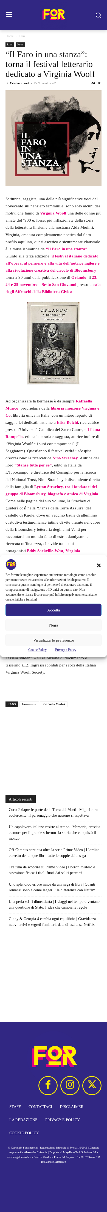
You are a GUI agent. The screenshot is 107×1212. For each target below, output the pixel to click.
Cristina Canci (19, 83)
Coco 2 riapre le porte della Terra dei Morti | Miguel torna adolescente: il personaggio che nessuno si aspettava (54, 812)
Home (9, 36)
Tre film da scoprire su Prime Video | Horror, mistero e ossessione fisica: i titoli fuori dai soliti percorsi (52, 870)
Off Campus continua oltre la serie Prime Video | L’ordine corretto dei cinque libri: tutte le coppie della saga (54, 853)
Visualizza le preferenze (53, 640)
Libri (22, 36)
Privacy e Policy (65, 650)
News (20, 44)
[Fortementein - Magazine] (53, 15)
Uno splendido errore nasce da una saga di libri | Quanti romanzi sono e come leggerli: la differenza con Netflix (52, 887)
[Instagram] (70, 1085)
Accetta (53, 610)
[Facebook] (48, 1085)
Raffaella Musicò (54, 704)
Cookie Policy (37, 650)
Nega (53, 625)
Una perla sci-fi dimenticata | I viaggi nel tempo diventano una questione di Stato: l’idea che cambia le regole (54, 904)
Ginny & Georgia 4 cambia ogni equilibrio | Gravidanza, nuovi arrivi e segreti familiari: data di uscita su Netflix (53, 922)
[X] (92, 1085)
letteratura (29, 704)
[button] (99, 565)
